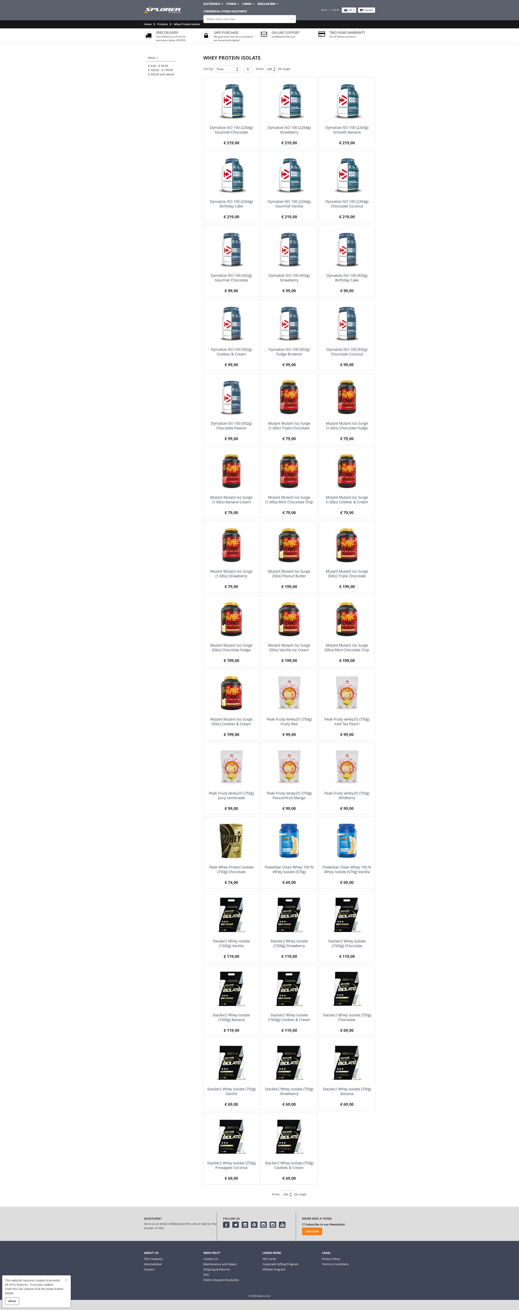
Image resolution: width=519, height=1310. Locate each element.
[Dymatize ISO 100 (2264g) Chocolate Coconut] (346, 175)
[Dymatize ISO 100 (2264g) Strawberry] (289, 101)
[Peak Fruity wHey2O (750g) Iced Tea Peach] (346, 693)
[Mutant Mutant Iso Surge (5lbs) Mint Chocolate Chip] (346, 619)
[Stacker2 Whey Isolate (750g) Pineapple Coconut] (231, 1137)
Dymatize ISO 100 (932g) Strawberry (289, 277)
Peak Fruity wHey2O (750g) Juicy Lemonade (231, 795)
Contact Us (210, 1259)
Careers (149, 1269)
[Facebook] (226, 1225)
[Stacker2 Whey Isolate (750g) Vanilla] (231, 1063)
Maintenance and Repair (220, 1264)
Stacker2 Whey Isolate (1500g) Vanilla (231, 943)
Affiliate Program (274, 1269)
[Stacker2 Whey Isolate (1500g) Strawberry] (289, 915)
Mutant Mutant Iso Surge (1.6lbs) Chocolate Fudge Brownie (347, 428)
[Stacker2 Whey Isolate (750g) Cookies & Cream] (289, 1137)
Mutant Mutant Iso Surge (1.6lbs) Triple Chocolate (289, 425)
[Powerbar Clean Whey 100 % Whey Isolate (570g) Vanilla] (346, 841)
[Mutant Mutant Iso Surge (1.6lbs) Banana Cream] (231, 471)
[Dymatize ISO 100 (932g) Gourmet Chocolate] (231, 249)
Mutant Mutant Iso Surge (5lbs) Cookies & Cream (231, 721)
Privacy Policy (331, 1259)
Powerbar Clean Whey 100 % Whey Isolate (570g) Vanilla (347, 869)
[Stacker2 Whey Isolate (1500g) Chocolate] (346, 915)
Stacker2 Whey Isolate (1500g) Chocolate (347, 943)
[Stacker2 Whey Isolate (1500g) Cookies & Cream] (289, 989)
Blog (324, 10)
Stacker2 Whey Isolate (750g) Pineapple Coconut (231, 1165)
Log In (335, 10)
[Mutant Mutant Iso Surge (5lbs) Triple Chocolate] (346, 545)
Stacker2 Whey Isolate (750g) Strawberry (289, 1091)
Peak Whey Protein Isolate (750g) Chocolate (231, 869)
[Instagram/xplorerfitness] (273, 1225)
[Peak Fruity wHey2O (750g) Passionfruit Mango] (289, 767)
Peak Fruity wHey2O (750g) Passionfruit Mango (289, 795)
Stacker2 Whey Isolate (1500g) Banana (231, 1017)
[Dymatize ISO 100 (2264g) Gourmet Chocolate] (231, 101)
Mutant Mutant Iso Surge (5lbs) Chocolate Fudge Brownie (231, 650)
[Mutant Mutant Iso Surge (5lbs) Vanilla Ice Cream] (289, 619)
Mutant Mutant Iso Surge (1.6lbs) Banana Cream (231, 499)
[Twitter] (235, 1225)
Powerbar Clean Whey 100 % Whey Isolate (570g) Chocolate (289, 872)
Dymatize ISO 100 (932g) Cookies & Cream (231, 351)
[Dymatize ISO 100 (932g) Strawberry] (289, 249)
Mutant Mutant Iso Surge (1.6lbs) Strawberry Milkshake (231, 576)
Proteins (162, 24)
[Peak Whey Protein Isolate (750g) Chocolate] (231, 841)
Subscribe (312, 1231)
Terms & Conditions (335, 1264)
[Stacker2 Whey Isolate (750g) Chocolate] (346, 989)
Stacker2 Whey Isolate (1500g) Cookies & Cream (289, 1017)
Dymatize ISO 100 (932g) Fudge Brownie (289, 351)
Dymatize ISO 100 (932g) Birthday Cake (346, 277)
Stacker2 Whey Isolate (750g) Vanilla (231, 1091)
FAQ (206, 1275)
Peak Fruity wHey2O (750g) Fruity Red (289, 721)
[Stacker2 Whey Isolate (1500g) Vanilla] (231, 915)
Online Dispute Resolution (221, 1280)
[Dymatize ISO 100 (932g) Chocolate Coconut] (346, 323)
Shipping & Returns (216, 1269)
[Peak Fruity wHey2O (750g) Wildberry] (346, 767)
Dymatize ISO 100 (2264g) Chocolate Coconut (346, 204)
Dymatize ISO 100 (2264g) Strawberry (289, 130)
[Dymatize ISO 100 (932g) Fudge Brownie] (289, 323)
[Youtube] (282, 1225)
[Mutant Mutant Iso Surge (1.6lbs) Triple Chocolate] (289, 397)
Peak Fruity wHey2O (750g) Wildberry (346, 795)
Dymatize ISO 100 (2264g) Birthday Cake (231, 204)
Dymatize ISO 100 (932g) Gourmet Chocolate (231, 277)
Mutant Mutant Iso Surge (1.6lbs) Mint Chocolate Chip (289, 499)
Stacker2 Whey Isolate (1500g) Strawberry (289, 943)
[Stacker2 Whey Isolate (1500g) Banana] (231, 989)
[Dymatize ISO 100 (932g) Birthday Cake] (346, 249)
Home (147, 24)
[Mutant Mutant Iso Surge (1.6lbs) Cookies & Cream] (346, 471)
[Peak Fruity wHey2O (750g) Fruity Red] (289, 693)
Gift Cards (269, 1259)
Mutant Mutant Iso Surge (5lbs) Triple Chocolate (347, 573)
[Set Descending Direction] (248, 69)
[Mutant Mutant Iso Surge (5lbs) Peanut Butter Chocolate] (289, 545)
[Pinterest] (254, 1225)
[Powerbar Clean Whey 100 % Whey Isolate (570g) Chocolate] (289, 841)
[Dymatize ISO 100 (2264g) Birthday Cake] (231, 175)
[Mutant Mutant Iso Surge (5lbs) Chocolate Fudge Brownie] (231, 619)
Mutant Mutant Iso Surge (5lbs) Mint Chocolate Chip (347, 647)
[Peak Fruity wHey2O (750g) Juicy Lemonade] (231, 767)
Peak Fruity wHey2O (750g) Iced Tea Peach (346, 721)
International (153, 1264)
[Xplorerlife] (163, 12)
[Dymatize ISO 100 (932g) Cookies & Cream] (231, 323)
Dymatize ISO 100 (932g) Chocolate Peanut (231, 425)
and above (161, 74)
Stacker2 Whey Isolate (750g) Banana (347, 1091)
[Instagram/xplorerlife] (263, 1225)
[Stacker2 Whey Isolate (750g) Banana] (346, 1063)
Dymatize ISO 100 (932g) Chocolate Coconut (346, 351)
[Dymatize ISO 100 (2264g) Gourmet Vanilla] (289, 175)
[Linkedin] (245, 1225)
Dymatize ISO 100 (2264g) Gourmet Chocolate (231, 130)
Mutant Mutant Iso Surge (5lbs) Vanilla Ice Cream (289, 647)
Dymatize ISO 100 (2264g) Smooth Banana (346, 130)
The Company (153, 1259)
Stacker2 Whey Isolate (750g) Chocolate (347, 1017)
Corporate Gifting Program (280, 1264)
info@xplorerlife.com (283, 36)
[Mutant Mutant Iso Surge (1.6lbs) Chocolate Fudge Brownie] (346, 397)
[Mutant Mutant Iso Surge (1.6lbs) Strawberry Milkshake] (231, 545)
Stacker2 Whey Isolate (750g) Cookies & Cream (289, 1165)
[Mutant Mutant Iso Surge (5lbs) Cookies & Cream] (231, 693)
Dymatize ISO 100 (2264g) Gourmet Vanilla (289, 204)
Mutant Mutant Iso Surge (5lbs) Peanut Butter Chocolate (289, 576)
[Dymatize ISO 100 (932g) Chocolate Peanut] (231, 397)
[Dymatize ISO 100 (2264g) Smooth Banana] (346, 101)
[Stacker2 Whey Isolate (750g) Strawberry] (289, 1063)
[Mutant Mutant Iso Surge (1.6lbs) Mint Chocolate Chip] (289, 471)
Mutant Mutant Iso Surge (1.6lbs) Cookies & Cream (347, 499)
